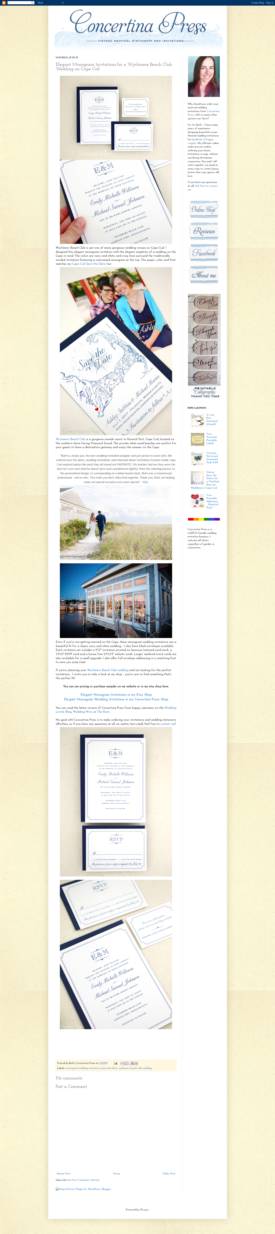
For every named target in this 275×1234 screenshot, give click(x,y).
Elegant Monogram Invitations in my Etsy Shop (116, 695)
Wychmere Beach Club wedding (108, 670)
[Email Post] (115, 1063)
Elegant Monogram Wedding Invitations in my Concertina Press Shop (116, 699)
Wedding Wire (82, 711)
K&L (145, 482)
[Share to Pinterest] (136, 1063)
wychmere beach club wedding (135, 1068)
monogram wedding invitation (83, 1068)
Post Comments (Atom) (85, 1180)
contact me (168, 724)
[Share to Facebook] (133, 1063)
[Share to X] (129, 1063)
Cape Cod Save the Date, (89, 264)
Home (116, 1173)
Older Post (169, 1173)
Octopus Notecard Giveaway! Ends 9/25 (212, 458)
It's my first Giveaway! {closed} (212, 420)
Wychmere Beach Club (70, 439)
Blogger (144, 1209)
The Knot (103, 711)
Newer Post (64, 1173)
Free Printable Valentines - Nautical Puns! (212, 501)
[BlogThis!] (126, 1063)
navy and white (109, 1068)
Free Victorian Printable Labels (211, 439)
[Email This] (122, 1063)
